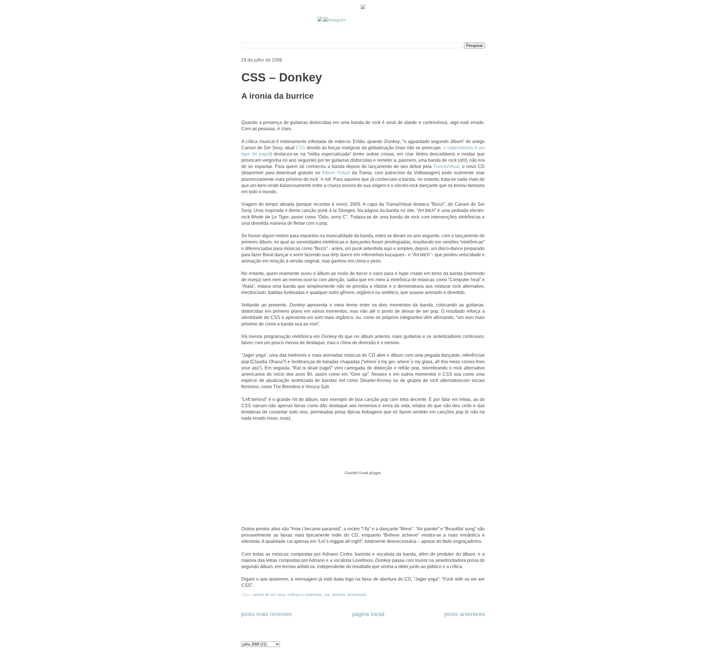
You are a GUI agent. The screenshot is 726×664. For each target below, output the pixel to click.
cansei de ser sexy (268, 594)
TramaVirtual (446, 166)
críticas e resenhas (305, 594)
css (327, 594)
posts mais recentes (266, 614)
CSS (300, 147)
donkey (338, 594)
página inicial (368, 614)
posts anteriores (464, 614)
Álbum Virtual (336, 172)
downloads (356, 594)
